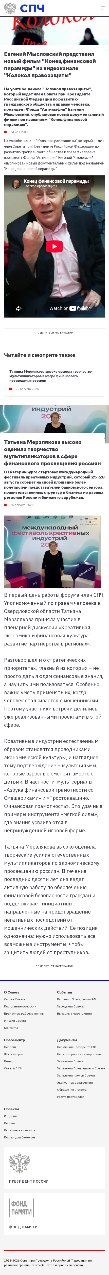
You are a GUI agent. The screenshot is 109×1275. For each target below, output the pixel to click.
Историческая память (19, 1130)
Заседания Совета (70, 1006)
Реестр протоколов (70, 1097)
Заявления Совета (70, 1061)
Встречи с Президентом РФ (76, 999)
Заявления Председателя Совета (81, 1068)
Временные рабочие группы (24, 1013)
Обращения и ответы (72, 1089)
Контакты (11, 1028)
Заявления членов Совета (76, 1075)
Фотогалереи (13, 1054)
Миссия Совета (15, 1020)
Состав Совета (14, 999)
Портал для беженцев (19, 1137)
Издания (10, 1116)
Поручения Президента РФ (76, 1047)
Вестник (10, 1123)
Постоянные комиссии (20, 1006)
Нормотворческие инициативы (79, 1054)
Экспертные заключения (75, 1082)
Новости (10, 1047)
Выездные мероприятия (74, 1013)
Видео (8, 1061)
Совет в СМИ (13, 1068)
